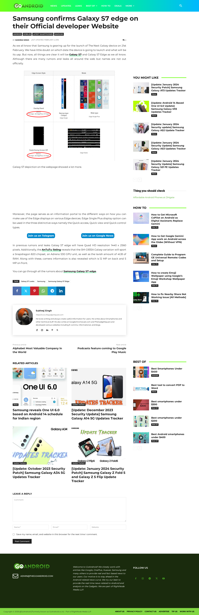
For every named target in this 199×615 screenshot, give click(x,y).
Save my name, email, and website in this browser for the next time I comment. (56, 534)
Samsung (59, 34)
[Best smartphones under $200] (141, 421)
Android (17, 34)
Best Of (155, 408)
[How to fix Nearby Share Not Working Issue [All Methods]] (141, 297)
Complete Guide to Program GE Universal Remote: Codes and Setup (168, 257)
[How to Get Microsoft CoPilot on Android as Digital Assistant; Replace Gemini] (141, 218)
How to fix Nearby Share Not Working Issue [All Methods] (168, 296)
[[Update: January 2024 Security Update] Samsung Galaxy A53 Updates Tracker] (141, 146)
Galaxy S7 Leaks (27, 281)
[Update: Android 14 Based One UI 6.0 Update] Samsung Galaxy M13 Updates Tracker (167, 107)
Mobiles (27, 34)
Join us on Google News (97, 235)
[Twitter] (25, 291)
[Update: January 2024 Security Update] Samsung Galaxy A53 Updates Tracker (168, 145)
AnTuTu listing (51, 249)
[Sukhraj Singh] (24, 320)
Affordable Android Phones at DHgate (153, 197)
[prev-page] (135, 180)
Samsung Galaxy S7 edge (80, 271)
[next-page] (139, 180)
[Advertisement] (69, 191)
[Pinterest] (34, 291)
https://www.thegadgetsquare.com (49, 315)
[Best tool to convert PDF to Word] (141, 388)
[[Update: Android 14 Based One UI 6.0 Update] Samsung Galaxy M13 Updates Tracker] (141, 106)
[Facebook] (17, 291)
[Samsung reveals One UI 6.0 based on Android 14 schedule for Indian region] (40, 387)
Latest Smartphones (43, 34)
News (16, 404)
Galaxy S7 (75, 54)
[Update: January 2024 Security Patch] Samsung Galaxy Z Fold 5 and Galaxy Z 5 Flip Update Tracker (98, 475)
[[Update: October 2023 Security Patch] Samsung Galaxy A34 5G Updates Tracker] (40, 445)
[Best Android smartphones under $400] (141, 437)
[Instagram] (42, 329)
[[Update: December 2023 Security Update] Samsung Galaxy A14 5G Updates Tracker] (99, 387)
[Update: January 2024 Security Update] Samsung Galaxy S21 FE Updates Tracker (167, 165)
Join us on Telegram (41, 235)
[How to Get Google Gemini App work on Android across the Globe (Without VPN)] (141, 239)
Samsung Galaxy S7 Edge (58, 281)
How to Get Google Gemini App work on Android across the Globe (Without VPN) (168, 239)
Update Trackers (78, 404)
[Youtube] (163, 578)
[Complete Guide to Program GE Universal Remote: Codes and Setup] (141, 258)
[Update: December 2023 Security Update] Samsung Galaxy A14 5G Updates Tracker (97, 414)
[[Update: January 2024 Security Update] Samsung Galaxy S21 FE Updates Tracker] (141, 164)
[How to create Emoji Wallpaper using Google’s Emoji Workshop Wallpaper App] (141, 276)
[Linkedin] (60, 291)
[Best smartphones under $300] (141, 405)
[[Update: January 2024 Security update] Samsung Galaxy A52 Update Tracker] (141, 127)
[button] (180, 5)
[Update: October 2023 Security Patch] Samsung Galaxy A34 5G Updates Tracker (39, 473)
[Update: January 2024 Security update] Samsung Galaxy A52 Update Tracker (167, 127)
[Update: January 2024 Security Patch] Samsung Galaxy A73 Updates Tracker (168, 87)
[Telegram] (52, 291)
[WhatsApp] (43, 291)
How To (154, 227)
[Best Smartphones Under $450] (141, 372)
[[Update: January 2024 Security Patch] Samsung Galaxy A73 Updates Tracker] (141, 88)
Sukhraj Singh (22, 40)
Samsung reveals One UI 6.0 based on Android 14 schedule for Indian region (38, 414)
